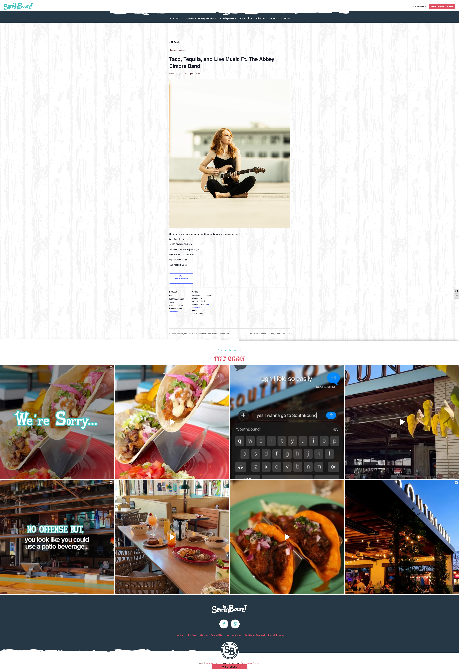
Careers (204, 635)
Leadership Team (233, 635)
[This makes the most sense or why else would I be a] (172, 422)
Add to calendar (181, 278)
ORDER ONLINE (229, 667)
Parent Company (276, 635)
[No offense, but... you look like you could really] (57, 537)
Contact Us (216, 635)
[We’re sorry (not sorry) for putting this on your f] (57, 422)
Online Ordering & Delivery (442, 7)
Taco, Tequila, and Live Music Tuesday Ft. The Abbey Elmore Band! (200, 333)
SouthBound (174, 311)
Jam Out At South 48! (254, 635)
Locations (180, 635)
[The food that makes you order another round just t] (287, 537)
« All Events (174, 42)
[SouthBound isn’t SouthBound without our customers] (172, 537)
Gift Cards (192, 635)
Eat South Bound (18, 6)
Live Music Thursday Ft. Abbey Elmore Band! (268, 333)
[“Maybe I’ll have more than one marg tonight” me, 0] (287, 422)
